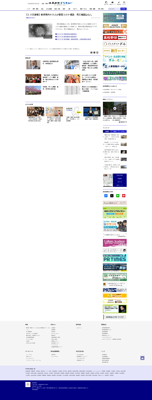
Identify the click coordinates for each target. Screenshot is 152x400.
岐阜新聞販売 (105, 333)
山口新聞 (28, 375)
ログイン (124, 4)
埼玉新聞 (28, 373)
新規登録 (119, 4)
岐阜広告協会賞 (105, 360)
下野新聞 (103, 371)
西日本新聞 (59, 375)
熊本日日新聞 (88, 375)
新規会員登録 (120, 175)
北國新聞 (83, 373)
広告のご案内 (54, 339)
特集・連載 (92, 9)
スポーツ (75, 9)
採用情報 (53, 329)
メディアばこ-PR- (81, 358)
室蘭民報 (33, 371)
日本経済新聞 (89, 371)
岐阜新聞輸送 (105, 331)
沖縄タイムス (101, 375)
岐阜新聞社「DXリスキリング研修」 (113, 89)
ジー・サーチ (29, 354)
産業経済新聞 (82, 371)
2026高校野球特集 (30, 337)
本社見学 (53, 331)
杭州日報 (53, 354)
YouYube (123, 195)
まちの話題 (49, 9)
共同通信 (111, 375)
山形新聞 (60, 371)
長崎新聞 (78, 375)
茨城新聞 (108, 371)
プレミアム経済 (29, 339)
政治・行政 (57, 9)
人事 (69, 9)
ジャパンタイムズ (96, 371)
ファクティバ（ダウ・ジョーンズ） (33, 360)
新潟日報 (46, 373)
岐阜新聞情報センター (107, 329)
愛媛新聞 (44, 375)
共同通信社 (104, 354)
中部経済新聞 (56, 373)
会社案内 (53, 327)
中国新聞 (116, 373)
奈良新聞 (102, 373)
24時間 (107, 131)
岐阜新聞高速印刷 (106, 327)
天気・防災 (101, 9)
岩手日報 (65, 371)
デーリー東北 (48, 371)
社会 (42, 9)
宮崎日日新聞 (72, 375)
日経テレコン (29, 356)
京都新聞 (92, 373)
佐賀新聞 (83, 375)
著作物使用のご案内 (55, 337)
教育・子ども (83, 9)
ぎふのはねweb (80, 354)
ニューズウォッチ (30, 358)
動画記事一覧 (123, 122)
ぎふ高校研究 (29, 331)
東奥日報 (43, 371)
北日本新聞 (77, 373)
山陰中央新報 (33, 375)
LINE (117, 195)
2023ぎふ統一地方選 (30, 343)
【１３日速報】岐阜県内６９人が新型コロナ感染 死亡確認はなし (64, 48)
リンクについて (54, 344)
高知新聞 (54, 375)
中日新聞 (51, 373)
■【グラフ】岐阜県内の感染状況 (66, 36)
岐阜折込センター (106, 335)
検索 (124, 8)
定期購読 (120, 178)
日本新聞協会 (105, 356)
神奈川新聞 (123, 371)
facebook (106, 195)
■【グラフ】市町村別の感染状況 (66, 34)
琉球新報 (107, 375)
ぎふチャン (79, 327)
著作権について (54, 341)
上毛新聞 (113, 371)
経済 (64, 9)
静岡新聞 (67, 373)
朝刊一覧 (106, 4)
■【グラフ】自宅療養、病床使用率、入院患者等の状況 (73, 39)
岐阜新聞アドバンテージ (82, 356)
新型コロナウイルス (30, 17)
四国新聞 (39, 375)
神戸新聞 (97, 373)
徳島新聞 (49, 375)
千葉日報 (118, 371)
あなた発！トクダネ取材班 (32, 333)
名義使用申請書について (56, 346)
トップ (28, 9)
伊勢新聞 (62, 373)
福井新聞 (87, 373)
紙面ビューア (112, 4)
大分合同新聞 (65, 375)
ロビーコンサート (55, 333)
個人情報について (55, 343)
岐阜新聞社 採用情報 (109, 92)
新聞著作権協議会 (106, 358)
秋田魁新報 (54, 371)
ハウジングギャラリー (107, 337)
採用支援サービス (80, 360)
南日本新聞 (94, 375)
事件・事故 (35, 9)
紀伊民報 (107, 373)
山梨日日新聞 (33, 373)
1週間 (114, 131)
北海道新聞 (27, 371)
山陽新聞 (112, 373)
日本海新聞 (121, 373)
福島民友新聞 (75, 371)
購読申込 (53, 335)
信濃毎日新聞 (40, 373)
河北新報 (38, 371)
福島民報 (70, 371)
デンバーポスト (54, 356)
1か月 (122, 131)
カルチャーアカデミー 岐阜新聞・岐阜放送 (111, 339)
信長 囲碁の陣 (105, 362)
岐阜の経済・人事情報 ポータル (33, 335)
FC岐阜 (27, 341)
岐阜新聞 (72, 373)
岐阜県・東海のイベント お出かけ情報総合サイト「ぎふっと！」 (38, 328)
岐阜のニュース (33, 48)
